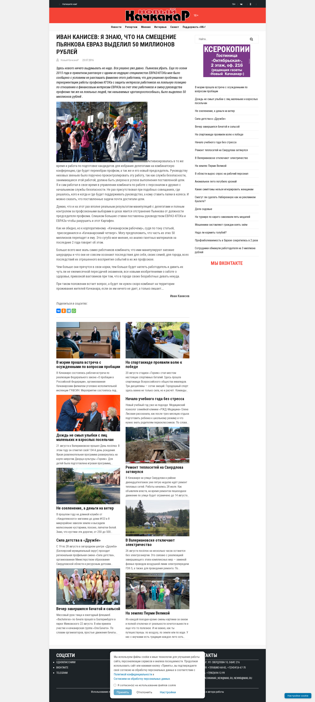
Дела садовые (203, 209)
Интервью (160, 27)
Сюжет (174, 27)
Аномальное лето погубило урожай (216, 181)
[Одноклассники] (63, 311)
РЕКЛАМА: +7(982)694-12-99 (210, 672)
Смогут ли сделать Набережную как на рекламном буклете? (225, 199)
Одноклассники (65, 662)
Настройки (168, 692)
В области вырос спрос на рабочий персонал (221, 173)
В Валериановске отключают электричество (150, 542)
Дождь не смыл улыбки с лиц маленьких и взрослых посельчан (85, 437)
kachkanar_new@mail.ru (218, 678)
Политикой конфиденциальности (133, 674)
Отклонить (144, 692)
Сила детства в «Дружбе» (78, 540)
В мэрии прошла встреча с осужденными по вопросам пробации (88, 364)
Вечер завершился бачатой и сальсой (88, 609)
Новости (116, 27)
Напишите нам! (69, 4)
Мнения (146, 27)
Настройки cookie (297, 695)
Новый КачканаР (70, 60)
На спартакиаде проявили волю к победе (154, 364)
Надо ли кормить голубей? (211, 232)
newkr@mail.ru (243, 678)
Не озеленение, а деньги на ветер (85, 508)
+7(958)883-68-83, (217, 667)
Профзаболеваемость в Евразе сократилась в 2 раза (226, 240)
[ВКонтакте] (58, 311)
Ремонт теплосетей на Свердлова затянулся (154, 469)
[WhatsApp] (74, 311)
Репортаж (131, 27)
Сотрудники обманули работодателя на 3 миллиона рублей (225, 250)
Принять (123, 692)
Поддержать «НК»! (194, 27)
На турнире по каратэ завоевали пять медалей (222, 217)
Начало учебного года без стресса (155, 399)
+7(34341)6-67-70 (237, 667)
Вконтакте (62, 667)
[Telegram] (69, 311)
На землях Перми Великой (148, 613)
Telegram (62, 672)
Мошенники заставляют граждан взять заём (221, 224)
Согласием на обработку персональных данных (142, 678)
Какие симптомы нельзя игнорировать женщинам (224, 189)
